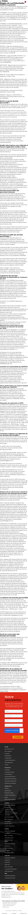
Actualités (7, 753)
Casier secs (7, 864)
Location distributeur (10, 826)
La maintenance (8, 774)
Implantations (8, 755)
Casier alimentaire (9, 871)
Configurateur (8, 758)
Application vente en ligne (11, 813)
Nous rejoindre (8, 751)
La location (7, 769)
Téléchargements (9, 762)
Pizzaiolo (7, 788)
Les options (7, 807)
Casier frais (7, 862)
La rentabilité (8, 821)
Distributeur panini (9, 837)
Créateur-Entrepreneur (10, 795)
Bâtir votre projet (9, 819)
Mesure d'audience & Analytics (9, 904)
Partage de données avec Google (10, 902)
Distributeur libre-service (10, 778)
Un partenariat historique (10, 869)
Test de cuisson (8, 823)
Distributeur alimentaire (10, 783)
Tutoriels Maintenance (10, 760)
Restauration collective (10, 799)
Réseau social (6, 907)
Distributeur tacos (9, 840)
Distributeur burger (9, 852)
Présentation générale (10, 805)
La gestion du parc (9, 809)
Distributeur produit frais (10, 781)
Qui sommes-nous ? (9, 749)
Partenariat (7, 850)
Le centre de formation (10, 776)
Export (6, 797)
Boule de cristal (8, 811)
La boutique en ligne (9, 772)
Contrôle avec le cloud (10, 878)
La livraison (7, 814)
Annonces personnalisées (8, 905)
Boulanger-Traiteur (9, 792)
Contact (6, 764)
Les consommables (9, 817)
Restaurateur (8, 790)
